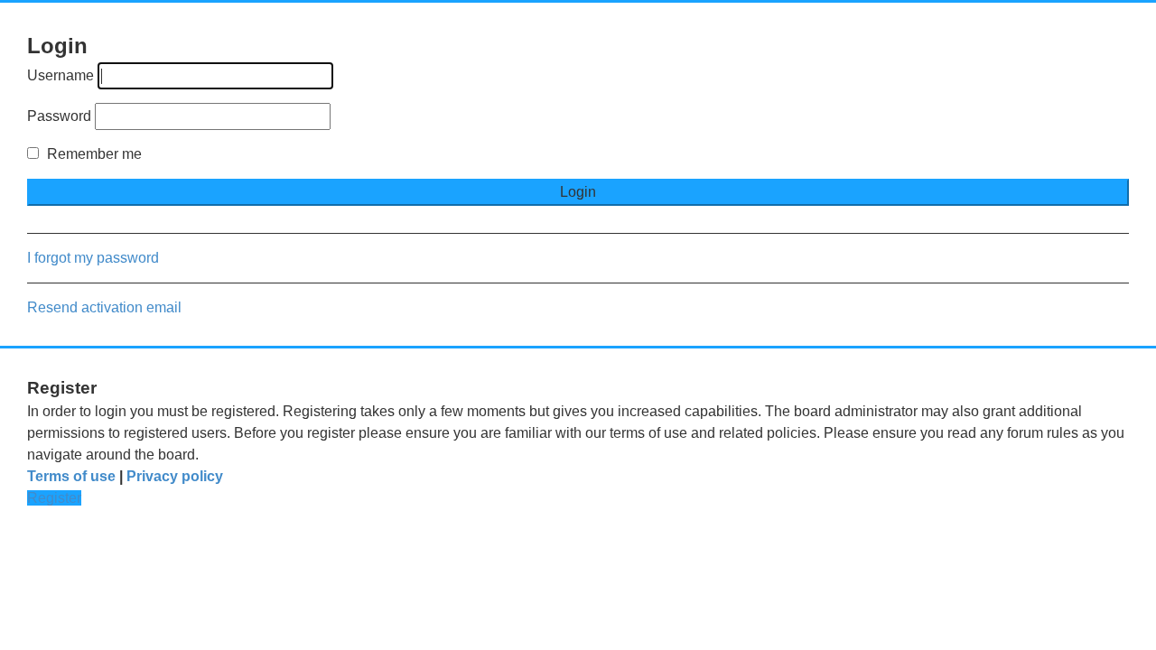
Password (59, 116)
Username (60, 75)
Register (54, 498)
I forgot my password (93, 257)
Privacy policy (174, 476)
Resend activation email (104, 307)
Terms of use (71, 476)
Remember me (92, 154)
